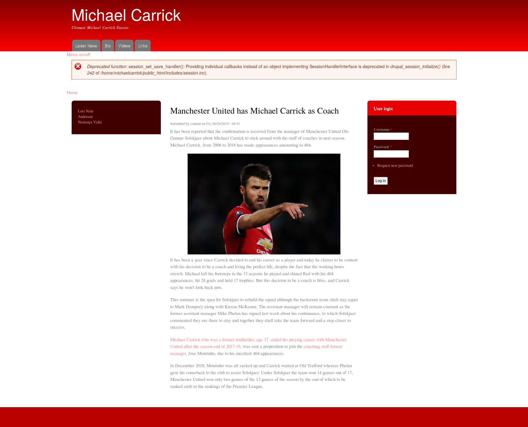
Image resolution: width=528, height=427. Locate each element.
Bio (108, 45)
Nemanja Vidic (90, 122)
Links (143, 45)
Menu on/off (78, 54)
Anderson (85, 116)
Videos (124, 45)
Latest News (86, 45)
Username (383, 129)
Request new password (395, 165)
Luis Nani (86, 111)
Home (72, 92)
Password (383, 146)
